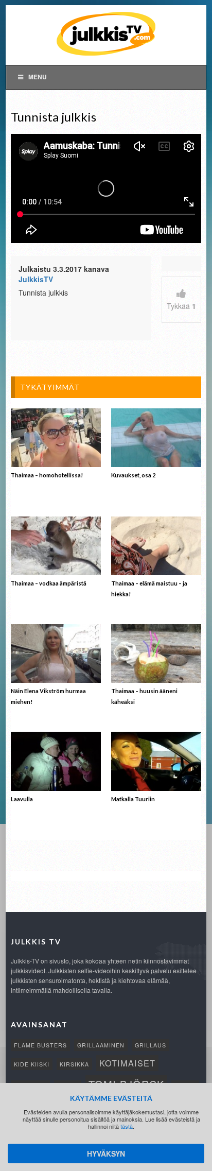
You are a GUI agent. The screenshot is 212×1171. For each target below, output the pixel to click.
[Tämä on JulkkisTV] (106, 33)
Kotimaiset (127, 1063)
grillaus (150, 1045)
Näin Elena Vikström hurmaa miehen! (48, 696)
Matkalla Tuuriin (133, 799)
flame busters (40, 1045)
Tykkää (181, 306)
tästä (126, 1126)
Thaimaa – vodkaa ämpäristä (48, 583)
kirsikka (74, 1064)
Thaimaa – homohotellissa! (47, 475)
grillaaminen (101, 1045)
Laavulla (22, 799)
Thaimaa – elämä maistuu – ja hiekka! (149, 588)
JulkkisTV (36, 279)
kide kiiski (31, 1064)
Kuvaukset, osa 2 (133, 475)
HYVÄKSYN (106, 1153)
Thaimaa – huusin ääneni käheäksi (144, 696)
